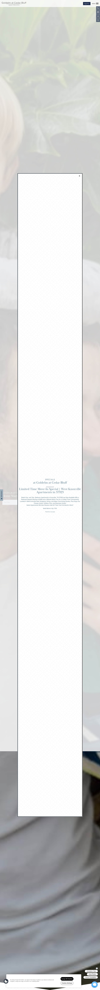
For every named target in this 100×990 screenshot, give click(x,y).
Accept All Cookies (67, 979)
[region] (43, 981)
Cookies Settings (67, 983)
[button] (6, 981)
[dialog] (50, 495)
